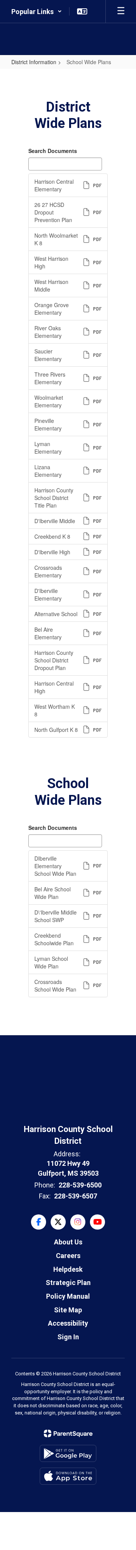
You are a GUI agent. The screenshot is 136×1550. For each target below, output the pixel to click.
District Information (33, 62)
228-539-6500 (80, 1185)
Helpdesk (68, 1269)
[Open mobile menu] (121, 11)
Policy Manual (68, 1296)
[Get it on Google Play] (68, 1453)
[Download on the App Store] (68, 1476)
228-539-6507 (75, 1196)
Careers (68, 1256)
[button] (37, 11)
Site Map (68, 1310)
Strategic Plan (68, 1283)
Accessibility (68, 1323)
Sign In (68, 1337)
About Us (68, 1242)
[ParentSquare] (68, 1433)
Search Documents (52, 151)
